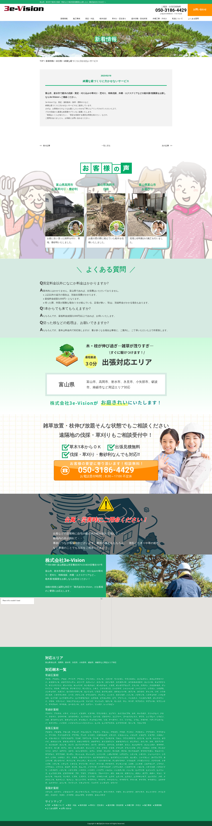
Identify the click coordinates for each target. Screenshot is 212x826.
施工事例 (76, 18)
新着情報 (64, 18)
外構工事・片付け (160, 18)
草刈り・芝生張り (119, 18)
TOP (48, 805)
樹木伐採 (103, 18)
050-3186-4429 (171, 10)
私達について (177, 18)
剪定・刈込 (89, 18)
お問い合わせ (66, 808)
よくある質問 (193, 18)
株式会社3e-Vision (103, 823)
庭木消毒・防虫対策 (139, 18)
